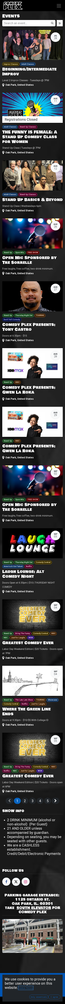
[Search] (52, 23)
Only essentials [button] (39, 997)
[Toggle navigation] (59, 5)
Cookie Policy (26, 988)
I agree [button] (54, 997)
